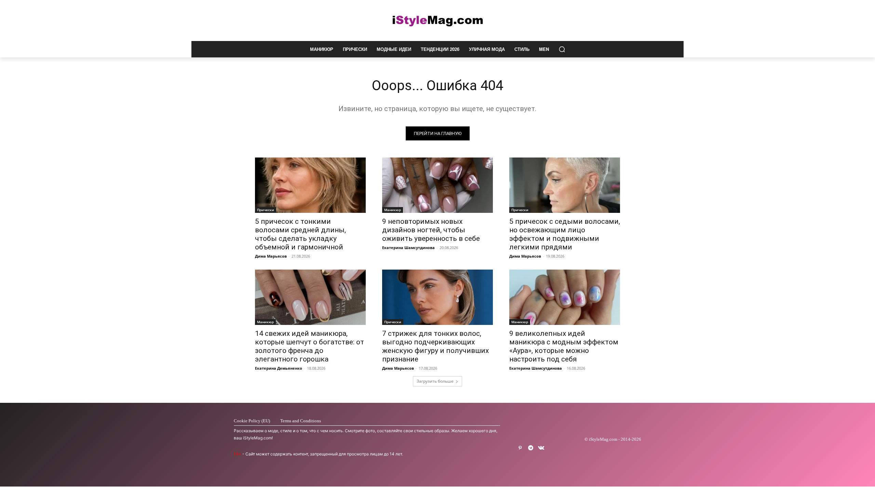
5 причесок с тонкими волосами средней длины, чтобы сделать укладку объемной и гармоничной (300, 234)
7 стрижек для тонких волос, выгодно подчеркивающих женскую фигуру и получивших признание (435, 346)
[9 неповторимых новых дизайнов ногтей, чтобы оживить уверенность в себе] (437, 185)
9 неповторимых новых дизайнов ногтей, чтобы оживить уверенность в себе (431, 230)
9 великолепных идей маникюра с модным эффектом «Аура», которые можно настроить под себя (563, 346)
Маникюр (392, 209)
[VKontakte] (541, 448)
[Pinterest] (520, 448)
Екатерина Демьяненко (278, 368)
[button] (562, 49)
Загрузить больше (435, 381)
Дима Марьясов (271, 256)
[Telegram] (530, 448)
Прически (265, 209)
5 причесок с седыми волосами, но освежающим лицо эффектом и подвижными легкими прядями (564, 234)
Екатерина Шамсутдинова (408, 247)
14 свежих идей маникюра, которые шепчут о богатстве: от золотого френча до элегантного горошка (309, 346)
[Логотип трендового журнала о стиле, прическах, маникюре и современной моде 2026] (437, 20)
